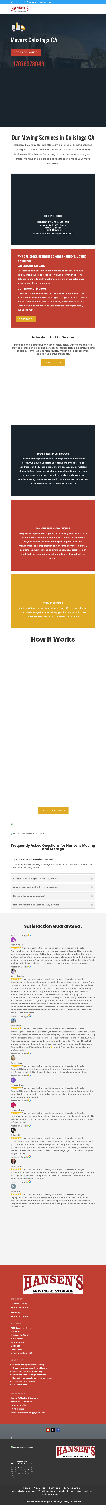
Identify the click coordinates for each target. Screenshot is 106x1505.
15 (28, 1469)
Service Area (72, 1487)
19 (19, 1471)
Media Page (66, 1491)
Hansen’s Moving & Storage (65, 673)
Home (26, 1487)
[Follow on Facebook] (58, 1430)
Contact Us (53, 362)
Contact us (84, 1491)
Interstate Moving (23, 1491)
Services (25, 319)
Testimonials (46, 1491)
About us (39, 1487)
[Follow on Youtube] (48, 1430)
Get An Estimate (53, 810)
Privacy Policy (51, 1494)
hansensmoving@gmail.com (56, 233)
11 (15, 1469)
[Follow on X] (53, 1430)
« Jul (12, 1477)
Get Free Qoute (26, 52)
